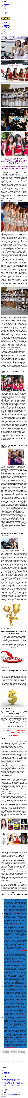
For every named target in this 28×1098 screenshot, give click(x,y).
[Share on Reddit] (11, 1063)
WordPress (3, 1096)
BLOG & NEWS (8, 26)
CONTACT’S (7, 29)
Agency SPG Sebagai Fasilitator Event (13, 1083)
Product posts (7, 1073)
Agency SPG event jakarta (15, 912)
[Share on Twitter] (6, 1063)
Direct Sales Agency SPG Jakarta (12, 1079)
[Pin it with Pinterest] (15, 1063)
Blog (5, 1070)
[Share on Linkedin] (19, 1063)
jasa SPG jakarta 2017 (9, 1081)
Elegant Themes (11, 1094)
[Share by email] (23, 1063)
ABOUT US (7, 23)
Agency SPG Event (11, 1047)
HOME (5, 22)
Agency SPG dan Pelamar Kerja (12, 1082)
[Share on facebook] (2, 1063)
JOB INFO (6, 27)
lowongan (6, 1072)
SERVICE (6, 25)
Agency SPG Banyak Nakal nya (12, 1085)
